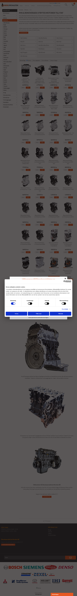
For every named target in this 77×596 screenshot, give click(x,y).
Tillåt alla (60, 313)
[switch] (30, 303)
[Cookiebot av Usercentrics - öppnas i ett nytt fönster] (64, 281)
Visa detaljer (65, 309)
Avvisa (16, 313)
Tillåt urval (38, 313)
